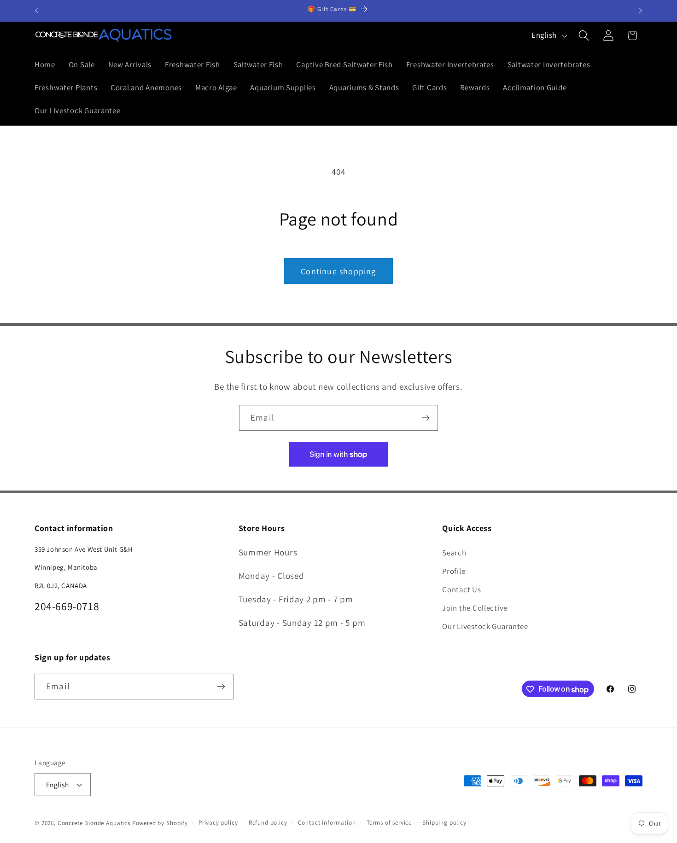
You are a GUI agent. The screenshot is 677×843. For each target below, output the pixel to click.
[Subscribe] (425, 418)
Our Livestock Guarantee (485, 626)
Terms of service (389, 822)
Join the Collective (475, 607)
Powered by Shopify (160, 823)
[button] (584, 35)
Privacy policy (218, 822)
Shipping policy (444, 822)
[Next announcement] (640, 10)
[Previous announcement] (36, 10)
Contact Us (461, 589)
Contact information (327, 822)
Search (454, 552)
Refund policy (268, 822)
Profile (453, 571)
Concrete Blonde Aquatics (94, 823)
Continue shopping (338, 271)
